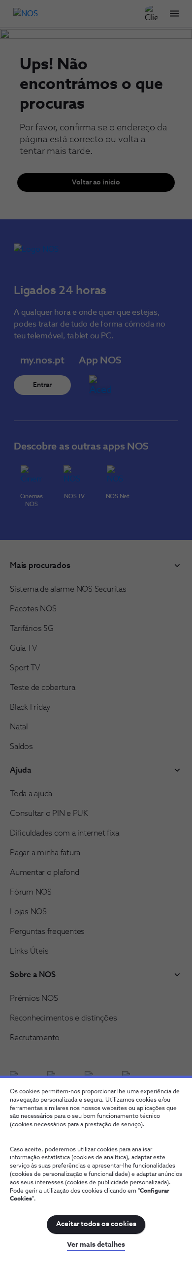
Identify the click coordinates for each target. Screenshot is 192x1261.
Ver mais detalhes (96, 1244)
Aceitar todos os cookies (96, 1224)
